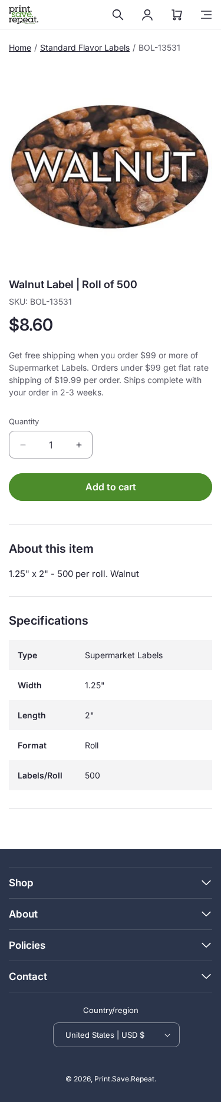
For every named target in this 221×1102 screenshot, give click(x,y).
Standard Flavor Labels (85, 47)
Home (20, 47)
